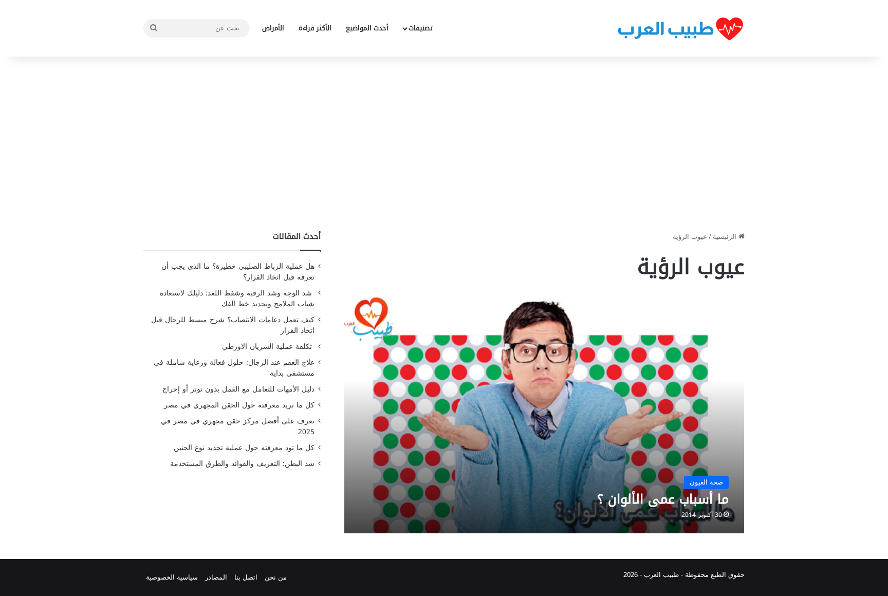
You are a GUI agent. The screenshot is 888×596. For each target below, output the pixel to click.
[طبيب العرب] (680, 28)
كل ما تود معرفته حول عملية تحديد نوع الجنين (244, 447)
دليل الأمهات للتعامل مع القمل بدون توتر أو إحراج (238, 389)
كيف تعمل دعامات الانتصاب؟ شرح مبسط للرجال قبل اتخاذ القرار (232, 325)
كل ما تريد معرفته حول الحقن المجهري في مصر (239, 405)
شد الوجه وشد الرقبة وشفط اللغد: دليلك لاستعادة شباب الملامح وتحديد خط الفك (237, 298)
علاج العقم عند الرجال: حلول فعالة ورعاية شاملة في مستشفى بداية (234, 368)
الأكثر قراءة (315, 28)
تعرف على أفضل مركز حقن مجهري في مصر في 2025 (237, 426)
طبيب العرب (661, 574)
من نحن (276, 577)
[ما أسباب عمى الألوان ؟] (544, 415)
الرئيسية (725, 236)
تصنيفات (421, 28)
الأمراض (273, 28)
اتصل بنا (245, 577)
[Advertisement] (444, 144)
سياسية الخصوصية (172, 577)
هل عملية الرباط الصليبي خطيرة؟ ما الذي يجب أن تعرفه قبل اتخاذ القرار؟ (237, 272)
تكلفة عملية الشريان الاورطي (268, 346)
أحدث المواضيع (367, 28)
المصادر (216, 577)
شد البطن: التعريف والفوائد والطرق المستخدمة (242, 463)
